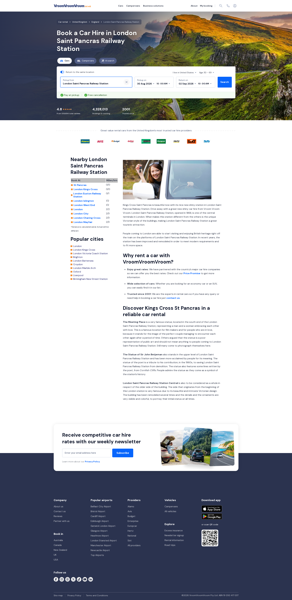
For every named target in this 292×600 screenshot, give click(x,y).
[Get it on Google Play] (212, 516)
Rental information (174, 540)
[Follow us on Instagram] (61, 579)
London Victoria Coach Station (90, 253)
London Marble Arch (84, 268)
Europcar (132, 526)
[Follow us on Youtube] (85, 579)
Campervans (133, 5)
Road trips (170, 545)
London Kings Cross (86, 189)
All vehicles (170, 511)
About (194, 5)
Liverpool (78, 275)
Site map (58, 595)
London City (81, 213)
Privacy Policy (92, 461)
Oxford (77, 271)
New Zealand (60, 550)
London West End (84, 205)
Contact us (60, 511)
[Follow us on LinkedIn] (90, 579)
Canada (58, 545)
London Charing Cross (87, 217)
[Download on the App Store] (212, 508)
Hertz (131, 530)
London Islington (84, 200)
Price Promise (191, 273)
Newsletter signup (174, 535)
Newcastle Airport (100, 550)
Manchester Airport (101, 545)
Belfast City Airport (101, 506)
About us (58, 506)
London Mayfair (83, 222)
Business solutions (153, 5)
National (132, 535)
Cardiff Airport (98, 516)
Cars (120, 5)
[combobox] (91, 83)
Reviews (58, 516)
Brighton (78, 257)
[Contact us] (228, 5)
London (78, 209)
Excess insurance (174, 530)
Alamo (131, 506)
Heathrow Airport (100, 535)
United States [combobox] (183, 72)
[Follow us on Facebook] (56, 579)
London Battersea (83, 260)
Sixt (130, 540)
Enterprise (133, 521)
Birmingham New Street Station (90, 279)
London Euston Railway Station (87, 195)
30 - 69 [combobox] (205, 72)
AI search (109, 60)
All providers (134, 545)
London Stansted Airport (104, 540)
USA (56, 559)
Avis (130, 511)
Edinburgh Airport (100, 521)
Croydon (78, 264)
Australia (58, 540)
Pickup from (68, 80)
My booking (206, 5)
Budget (131, 516)
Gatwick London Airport (103, 526)
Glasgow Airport (99, 530)
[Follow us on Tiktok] (79, 579)
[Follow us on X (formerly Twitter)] (73, 579)
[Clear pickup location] (126, 82)
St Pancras (80, 185)
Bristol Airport (98, 511)
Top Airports (97, 555)
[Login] (234, 5)
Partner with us (62, 521)
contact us (173, 298)
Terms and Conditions (97, 595)
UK (55, 554)
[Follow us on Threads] (67, 579)
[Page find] (220, 5)
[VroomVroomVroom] (72, 5)
